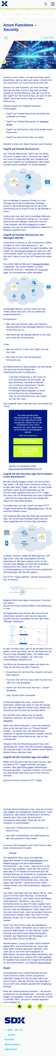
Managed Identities (40, 264)
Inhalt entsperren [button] (28, 441)
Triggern (22, 482)
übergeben (8, 721)
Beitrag (31, 224)
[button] (46, 4)
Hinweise (48, 747)
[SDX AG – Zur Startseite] (4, 4)
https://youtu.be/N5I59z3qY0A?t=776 (25, 469)
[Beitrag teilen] (6, 38)
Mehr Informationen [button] (28, 436)
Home (5, 14)
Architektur (16, 14)
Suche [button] (11, 1035)
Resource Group (25, 251)
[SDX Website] (19, 1006)
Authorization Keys (35, 508)
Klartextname (24, 877)
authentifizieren (36, 860)
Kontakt (9, 1039)
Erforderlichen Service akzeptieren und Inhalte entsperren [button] (28, 451)
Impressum (11, 1049)
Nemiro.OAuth (44, 962)
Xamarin (15, 863)
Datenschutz (12, 1044)
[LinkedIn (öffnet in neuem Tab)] (29, 1006)
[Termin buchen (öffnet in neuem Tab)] (40, 1006)
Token (6, 883)
